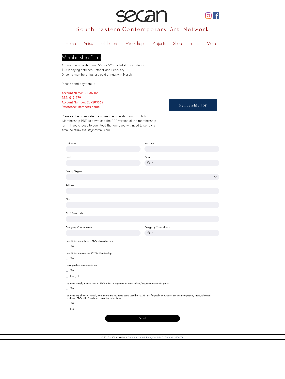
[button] (159, 42)
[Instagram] (208, 15)
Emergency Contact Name (79, 227)
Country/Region (74, 171)
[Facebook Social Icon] (216, 15)
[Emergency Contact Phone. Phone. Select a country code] (149, 233)
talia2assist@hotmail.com (92, 130)
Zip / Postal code (74, 213)
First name (71, 143)
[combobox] (142, 177)
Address (70, 185)
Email (68, 157)
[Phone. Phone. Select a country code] (149, 163)
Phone (147, 157)
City (68, 199)
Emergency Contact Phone (157, 227)
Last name (149, 143)
